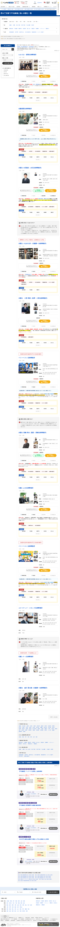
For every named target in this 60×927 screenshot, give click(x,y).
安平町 (34, 727)
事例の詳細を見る (44, 794)
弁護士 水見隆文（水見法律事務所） (30, 168)
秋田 (31, 736)
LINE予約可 (21, 756)
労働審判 (37, 28)
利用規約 (18, 46)
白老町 (42, 728)
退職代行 (47, 28)
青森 (23, 736)
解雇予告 (20, 28)
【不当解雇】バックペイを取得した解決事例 (30, 771)
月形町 (27, 728)
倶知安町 (29, 730)
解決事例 (18, 6)
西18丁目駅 (23, 25)
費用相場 (33, 6)
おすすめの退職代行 (53, 920)
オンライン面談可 (41, 32)
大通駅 (14, 25)
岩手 (25, 736)
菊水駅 (33, 25)
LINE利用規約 (31, 46)
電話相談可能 (34, 32)
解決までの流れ (12, 6)
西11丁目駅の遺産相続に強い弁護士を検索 (26, 876)
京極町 (34, 730)
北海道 (20, 57)
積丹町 (56, 728)
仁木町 (49, 728)
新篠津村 (20, 731)
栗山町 (23, 728)
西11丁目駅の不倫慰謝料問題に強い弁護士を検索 (27, 880)
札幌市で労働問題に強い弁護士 (29, 9)
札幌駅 (10, 25)
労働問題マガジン (21, 917)
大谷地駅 (48, 749)
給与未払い (25, 743)
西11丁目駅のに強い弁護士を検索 (45, 879)
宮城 (28, 736)
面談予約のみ (21, 32)
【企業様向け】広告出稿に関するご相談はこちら (24, 920)
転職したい (40, 6)
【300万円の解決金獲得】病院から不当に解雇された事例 (34, 839)
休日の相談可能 (27, 32)
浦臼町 (30, 728)
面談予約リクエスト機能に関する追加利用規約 (40, 920)
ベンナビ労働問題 (3, 9)
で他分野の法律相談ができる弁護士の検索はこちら (11, 36)
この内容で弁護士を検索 (8, 63)
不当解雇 (15, 28)
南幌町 (41, 727)
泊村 (19, 730)
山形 (34, 736)
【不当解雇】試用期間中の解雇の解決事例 (30, 805)
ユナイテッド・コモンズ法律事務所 (31, 608)
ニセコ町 (49, 730)
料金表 (34, 271)
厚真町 (46, 728)
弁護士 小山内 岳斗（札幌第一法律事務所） (33, 243)
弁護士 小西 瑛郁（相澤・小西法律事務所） (33, 298)
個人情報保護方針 (24, 46)
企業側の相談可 (26, 756)
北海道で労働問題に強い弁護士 (19, 9)
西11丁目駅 (18, 25)
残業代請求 (11, 28)
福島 (36, 736)
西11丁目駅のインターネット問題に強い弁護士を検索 (28, 879)
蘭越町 (53, 730)
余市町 (30, 727)
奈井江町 (45, 727)
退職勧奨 (35, 743)
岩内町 (23, 730)
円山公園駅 (28, 25)
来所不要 (16, 32)
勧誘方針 (2, 920)
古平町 (52, 728)
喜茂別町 (37, 730)
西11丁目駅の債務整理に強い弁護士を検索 (43, 877)
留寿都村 (41, 730)
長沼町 (20, 728)
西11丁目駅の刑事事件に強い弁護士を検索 (43, 876)
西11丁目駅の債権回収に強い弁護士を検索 (26, 877)
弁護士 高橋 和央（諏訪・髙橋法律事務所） (33, 432)
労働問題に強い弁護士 (10, 9)
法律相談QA (53, 195)
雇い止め (28, 28)
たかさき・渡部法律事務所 (27, 54)
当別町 (24, 731)
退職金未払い (30, 743)
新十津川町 (34, 728)
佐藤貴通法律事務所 (25, 108)
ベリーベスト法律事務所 (27, 357)
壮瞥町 (39, 728)
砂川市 (20, 727)
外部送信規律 (13, 920)
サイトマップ (47, 917)
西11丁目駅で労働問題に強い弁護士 (39, 9)
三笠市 (27, 727)
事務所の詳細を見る (53, 794)
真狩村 (46, 730)
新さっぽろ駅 (28, 749)
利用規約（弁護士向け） (39, 917)
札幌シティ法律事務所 (26, 656)
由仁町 (53, 727)
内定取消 (24, 28)
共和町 (26, 730)
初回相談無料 (11, 32)
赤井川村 (37, 727)
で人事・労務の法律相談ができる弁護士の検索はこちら (12, 38)
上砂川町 (49, 727)
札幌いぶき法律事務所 (26, 488)
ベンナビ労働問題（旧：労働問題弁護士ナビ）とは (9, 917)
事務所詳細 (24, 81)
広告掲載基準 (7, 920)
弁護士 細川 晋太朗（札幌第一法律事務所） (33, 688)
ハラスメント (42, 28)
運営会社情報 (27, 917)
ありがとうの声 (56, 6)
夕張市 (23, 727)
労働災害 (32, 28)
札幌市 (23, 57)
